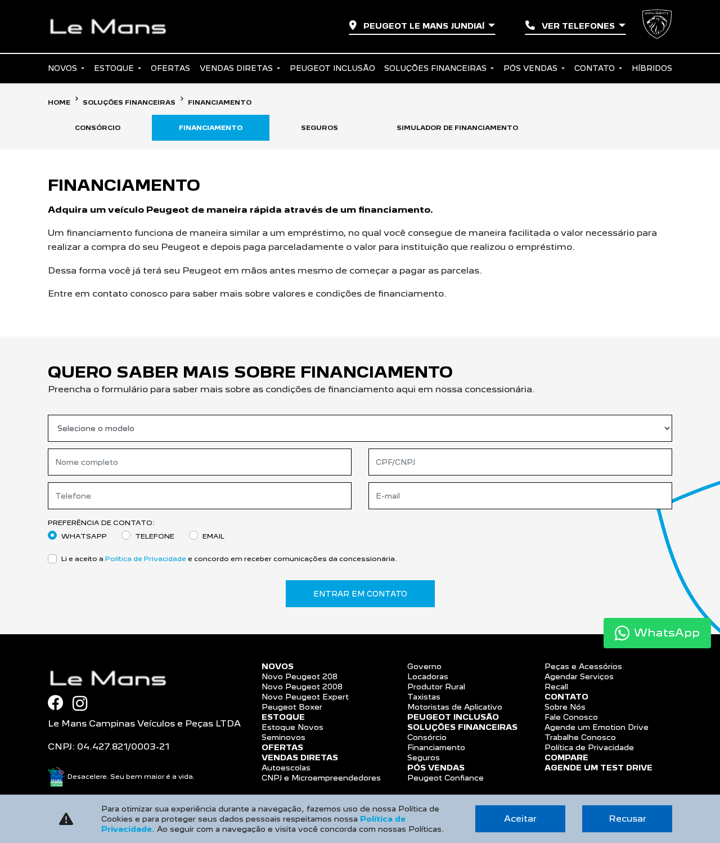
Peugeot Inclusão (332, 68)
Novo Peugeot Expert (305, 696)
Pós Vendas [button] (531, 68)
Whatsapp (84, 536)
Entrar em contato (360, 593)
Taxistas (423, 696)
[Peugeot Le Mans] (112, 26)
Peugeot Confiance (445, 777)
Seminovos (283, 737)
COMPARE (566, 757)
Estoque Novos (292, 727)
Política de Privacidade (145, 558)
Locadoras (427, 676)
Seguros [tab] (319, 128)
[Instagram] (84, 703)
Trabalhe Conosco (580, 737)
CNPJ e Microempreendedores (321, 777)
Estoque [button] (115, 68)
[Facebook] (60, 703)
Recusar (627, 818)
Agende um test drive (598, 767)
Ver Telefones (578, 25)
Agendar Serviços (579, 676)
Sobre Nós (565, 706)
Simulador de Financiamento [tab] (457, 128)
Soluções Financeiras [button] (436, 68)
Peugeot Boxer (292, 706)
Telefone (154, 536)
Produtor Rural (436, 686)
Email (213, 536)
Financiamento (436, 747)
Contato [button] (595, 68)
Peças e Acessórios (583, 666)
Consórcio (427, 737)
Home (59, 102)
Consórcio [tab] (97, 128)
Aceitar (520, 818)
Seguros (423, 757)
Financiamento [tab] (210, 128)
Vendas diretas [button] (237, 68)
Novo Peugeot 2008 (302, 686)
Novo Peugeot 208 (300, 676)
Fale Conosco (571, 716)
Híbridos (652, 68)
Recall (556, 686)
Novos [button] (63, 68)
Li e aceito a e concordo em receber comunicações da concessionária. (229, 558)
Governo (424, 666)
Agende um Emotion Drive (596, 727)
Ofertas (170, 68)
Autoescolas (286, 767)
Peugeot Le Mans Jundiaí (424, 25)
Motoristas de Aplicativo (454, 706)
